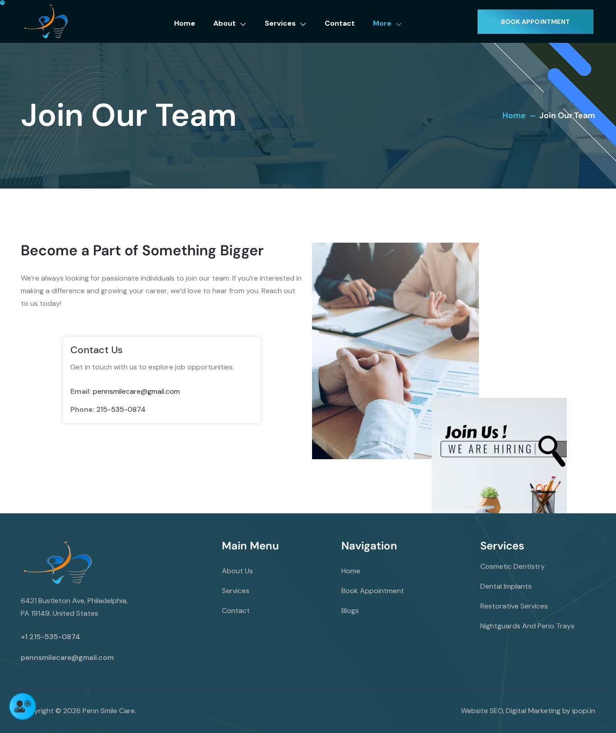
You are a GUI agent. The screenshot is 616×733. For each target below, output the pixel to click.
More (382, 23)
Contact (340, 23)
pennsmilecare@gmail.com (136, 391)
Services (280, 23)
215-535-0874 (121, 409)
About (224, 23)
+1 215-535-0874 (50, 636)
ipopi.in (583, 710)
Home (184, 23)
